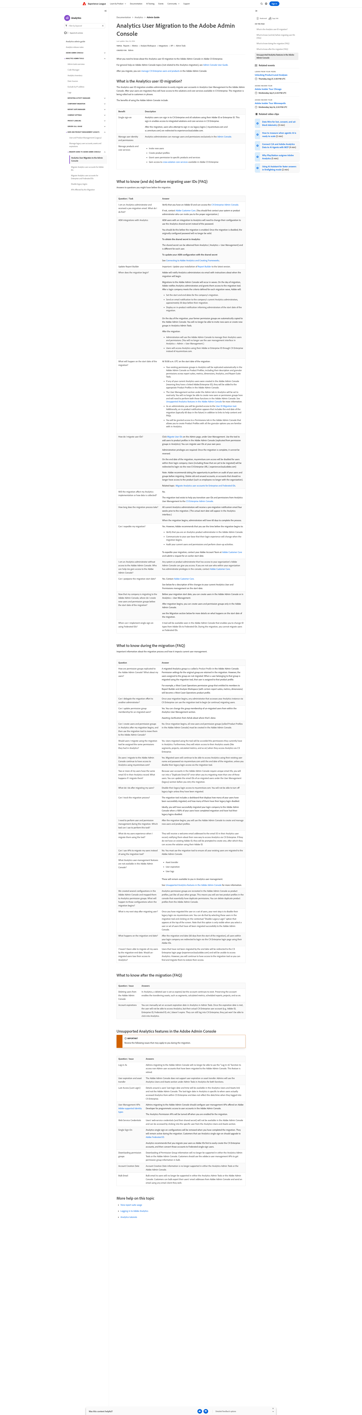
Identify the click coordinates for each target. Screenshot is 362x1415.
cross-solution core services (175, 161)
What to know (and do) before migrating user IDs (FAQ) (276, 36)
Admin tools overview (76, 64)
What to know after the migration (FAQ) (272, 49)
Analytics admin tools (75, 59)
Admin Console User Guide (215, 64)
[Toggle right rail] (256, 11)
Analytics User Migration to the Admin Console (87, 159)
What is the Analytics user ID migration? (272, 29)
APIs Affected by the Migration (83, 190)
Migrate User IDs (174, 436)
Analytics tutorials (128, 1217)
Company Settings (75, 115)
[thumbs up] (199, 1411)
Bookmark (263, 18)
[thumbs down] (205, 1411)
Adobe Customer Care (186, 210)
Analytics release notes (75, 47)
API (172, 45)
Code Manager (73, 70)
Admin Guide (153, 17)
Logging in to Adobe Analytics (134, 1211)
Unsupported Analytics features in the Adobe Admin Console (194, 401)
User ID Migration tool (226, 406)
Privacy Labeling (74, 121)
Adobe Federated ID (155, 1137)
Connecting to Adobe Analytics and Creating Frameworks (192, 260)
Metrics (135, 45)
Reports (126, 45)
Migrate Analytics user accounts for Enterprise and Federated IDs (205, 485)
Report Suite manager (76, 110)
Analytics (139, 17)
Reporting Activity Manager (79, 98)
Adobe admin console (74, 53)
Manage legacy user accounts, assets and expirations (85, 145)
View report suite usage (131, 1204)
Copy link (275, 18)
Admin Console (224, 136)
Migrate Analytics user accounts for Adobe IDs (87, 168)
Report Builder (204, 266)
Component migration (76, 104)
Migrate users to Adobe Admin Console (85, 152)
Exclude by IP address (76, 87)
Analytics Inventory (75, 75)
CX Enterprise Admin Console (224, 204)
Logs (69, 92)
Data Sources (73, 81)
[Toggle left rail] (106, 11)
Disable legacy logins (79, 184)
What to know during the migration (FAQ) (273, 43)
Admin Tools (181, 45)
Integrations (163, 45)
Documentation (124, 17)
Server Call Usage (75, 127)
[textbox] (84, 25)
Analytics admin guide (75, 41)
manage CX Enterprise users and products (160, 70)
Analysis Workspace (148, 45)
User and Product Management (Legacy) (83, 132)
